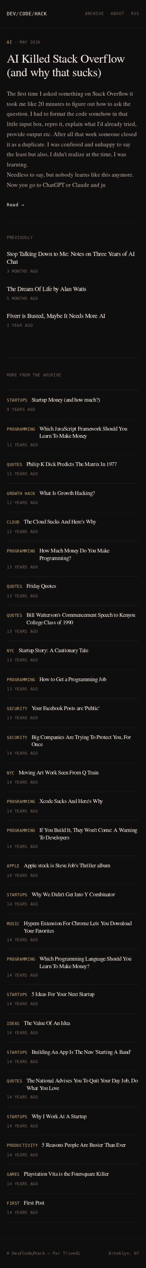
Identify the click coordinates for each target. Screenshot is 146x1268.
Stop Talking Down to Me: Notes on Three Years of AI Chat (71, 258)
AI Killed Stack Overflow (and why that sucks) (66, 65)
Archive (94, 13)
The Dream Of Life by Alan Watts (46, 289)
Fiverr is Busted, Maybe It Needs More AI (56, 315)
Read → (15, 204)
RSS (135, 13)
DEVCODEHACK (27, 13)
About (117, 13)
